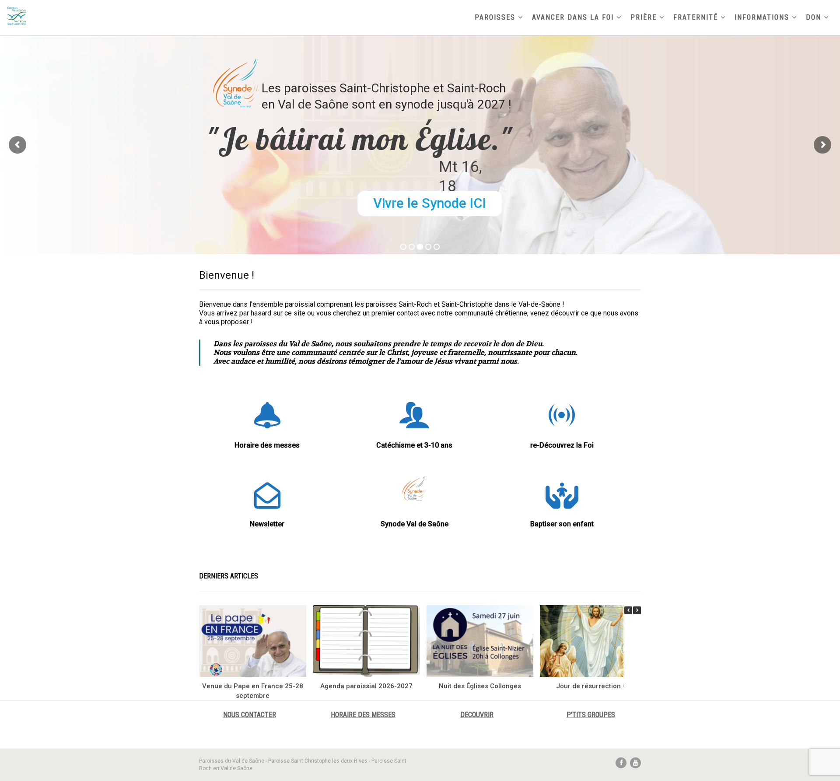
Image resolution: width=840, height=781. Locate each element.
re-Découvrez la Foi (562, 445)
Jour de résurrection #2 (593, 686)
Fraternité (695, 17)
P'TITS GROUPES (591, 715)
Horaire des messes (267, 445)
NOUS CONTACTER (249, 715)
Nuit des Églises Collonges (480, 686)
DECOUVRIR (477, 715)
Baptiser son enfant (562, 524)
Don (813, 17)
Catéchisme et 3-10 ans (414, 445)
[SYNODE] (414, 489)
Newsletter (267, 524)
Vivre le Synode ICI (429, 203)
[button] (637, 610)
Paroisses (495, 17)
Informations (762, 17)
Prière (643, 17)
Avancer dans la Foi (573, 17)
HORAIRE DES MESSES (363, 715)
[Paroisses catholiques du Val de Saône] (140, 16)
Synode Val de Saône (414, 524)
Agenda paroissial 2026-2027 (366, 686)
